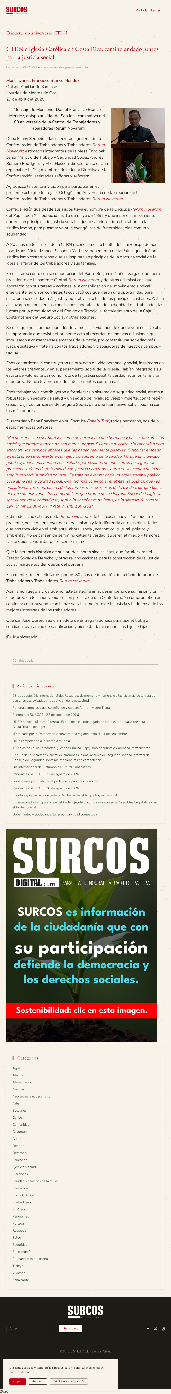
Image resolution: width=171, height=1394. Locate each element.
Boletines (19, 1110)
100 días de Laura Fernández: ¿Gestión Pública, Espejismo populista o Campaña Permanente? (81, 748)
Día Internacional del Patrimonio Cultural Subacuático (52, 767)
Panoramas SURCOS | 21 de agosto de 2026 (46, 774)
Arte (16, 1103)
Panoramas (21, 1216)
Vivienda (19, 1273)
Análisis (19, 1089)
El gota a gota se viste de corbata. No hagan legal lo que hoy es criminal (65, 795)
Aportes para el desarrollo (71, 67)
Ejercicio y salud (24, 1167)
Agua (16, 1068)
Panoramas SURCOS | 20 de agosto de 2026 (46, 788)
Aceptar (18, 1381)
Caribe (17, 1117)
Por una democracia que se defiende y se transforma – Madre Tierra (61, 707)
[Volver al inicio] (16, 10)
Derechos (19, 1153)
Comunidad (21, 1124)
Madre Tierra (22, 1202)
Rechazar (38, 1381)
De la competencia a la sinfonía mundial (42, 741)
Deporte (18, 1146)
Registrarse (70, 1328)
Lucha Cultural (23, 1195)
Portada (141, 10)
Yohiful (106, 1352)
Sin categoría (22, 1251)
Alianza (18, 1075)
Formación (20, 1188)
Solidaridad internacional (31, 1259)
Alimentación (22, 1082)
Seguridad (20, 1244)
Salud (17, 1237)
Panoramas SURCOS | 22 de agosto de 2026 (46, 714)
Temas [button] (156, 10)
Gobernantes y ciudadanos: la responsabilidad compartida (55, 814)
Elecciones (20, 1174)
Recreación (20, 1230)
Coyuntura (20, 1131)
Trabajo (18, 1266)
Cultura (18, 1139)
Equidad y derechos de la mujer (35, 1181)
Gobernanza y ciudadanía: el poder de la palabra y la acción (55, 781)
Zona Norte (21, 1280)
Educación (20, 1160)
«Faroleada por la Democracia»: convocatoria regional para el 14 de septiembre (70, 734)
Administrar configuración (68, 1381)
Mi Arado (19, 1209)
